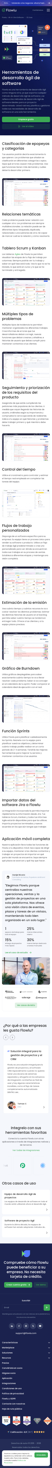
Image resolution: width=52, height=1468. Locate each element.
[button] (5, 1037)
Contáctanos (38, 10)
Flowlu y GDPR (9, 1398)
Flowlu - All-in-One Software (13, 17)
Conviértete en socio (12, 1368)
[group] (26, 1079)
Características (10, 1342)
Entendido (41, 1455)
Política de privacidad (13, 1393)
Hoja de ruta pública (12, 1409)
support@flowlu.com (26, 1333)
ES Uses (29, 17)
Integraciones (9, 1383)
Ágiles (17, 254)
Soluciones (7, 1352)
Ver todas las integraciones (26, 1150)
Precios (5, 1363)
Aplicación (7, 1378)
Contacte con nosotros (13, 1403)
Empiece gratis (26, 119)
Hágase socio (9, 1373)
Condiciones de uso (12, 1388)
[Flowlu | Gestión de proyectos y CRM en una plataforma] (9, 10)
